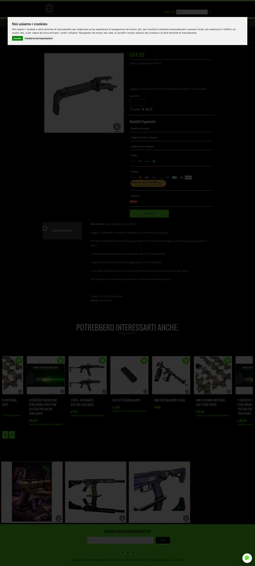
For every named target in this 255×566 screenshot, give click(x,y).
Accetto (17, 38)
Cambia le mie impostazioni (39, 38)
